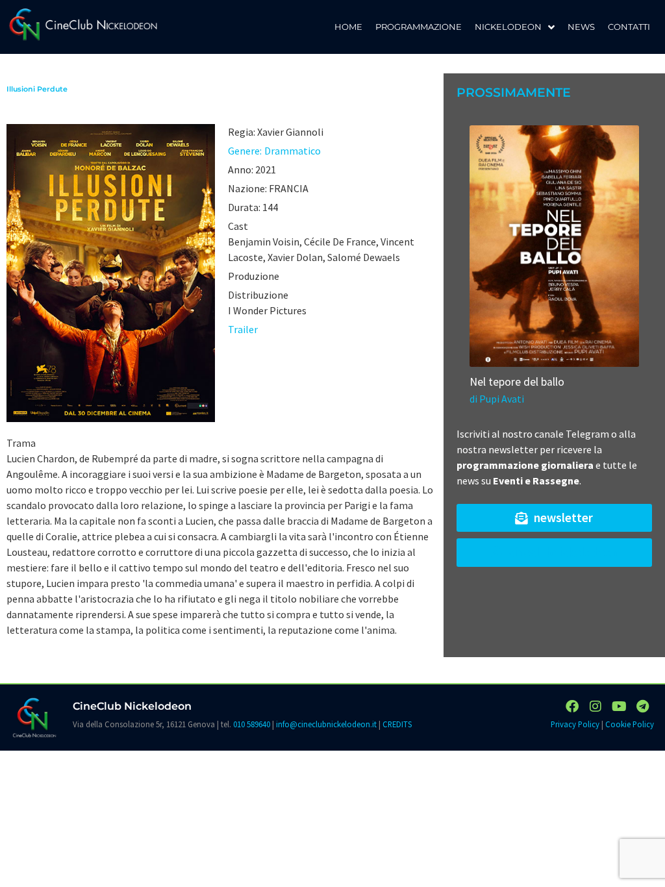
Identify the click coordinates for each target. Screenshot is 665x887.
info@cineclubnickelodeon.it (326, 724)
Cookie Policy (629, 724)
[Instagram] (595, 706)
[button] (554, 518)
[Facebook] (572, 706)
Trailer (243, 329)
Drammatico (292, 150)
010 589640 (251, 724)
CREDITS (397, 724)
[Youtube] (619, 706)
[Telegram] (642, 706)
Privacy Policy (575, 724)
